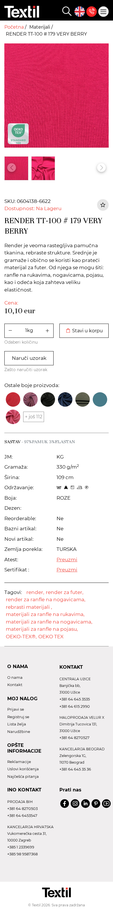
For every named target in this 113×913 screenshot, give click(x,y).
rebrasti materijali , (29, 607)
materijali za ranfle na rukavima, (45, 614)
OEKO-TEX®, (21, 636)
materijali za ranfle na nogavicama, (49, 622)
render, (35, 592)
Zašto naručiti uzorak (25, 369)
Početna (14, 27)
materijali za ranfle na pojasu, (42, 629)
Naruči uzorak (29, 358)
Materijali (40, 27)
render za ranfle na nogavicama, (45, 599)
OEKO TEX (50, 636)
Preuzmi (67, 559)
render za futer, (64, 592)
